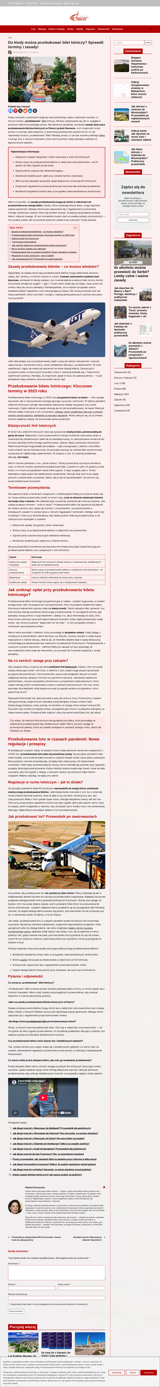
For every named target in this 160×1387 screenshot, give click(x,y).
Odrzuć (133, 1373)
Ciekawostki (103, 29)
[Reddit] (25, 111)
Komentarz (14, 1263)
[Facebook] (10, 111)
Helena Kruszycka (20, 52)
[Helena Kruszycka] (15, 1207)
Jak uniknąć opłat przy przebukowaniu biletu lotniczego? (39, 245)
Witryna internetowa (17, 1294)
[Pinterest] (15, 111)
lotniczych (71, 667)
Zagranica (90, 29)
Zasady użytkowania (51, 3)
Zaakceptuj (148, 1373)
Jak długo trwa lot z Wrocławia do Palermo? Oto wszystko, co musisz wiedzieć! (55, 1133)
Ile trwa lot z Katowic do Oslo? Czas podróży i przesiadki (56, 1355)
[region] (80, 1372)
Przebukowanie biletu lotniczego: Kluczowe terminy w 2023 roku (43, 235)
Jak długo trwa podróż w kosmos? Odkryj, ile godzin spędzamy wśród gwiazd (54, 1164)
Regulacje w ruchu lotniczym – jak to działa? (33, 255)
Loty (33, 29)
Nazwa (12, 1284)
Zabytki (79, 29)
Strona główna (16, 3)
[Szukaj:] (129, 42)
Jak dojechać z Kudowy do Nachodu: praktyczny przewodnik (123, 329)
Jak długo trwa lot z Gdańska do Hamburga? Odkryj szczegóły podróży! (51, 1143)
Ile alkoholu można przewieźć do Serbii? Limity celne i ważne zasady (131, 274)
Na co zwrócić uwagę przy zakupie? (29, 248)
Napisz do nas (71, 3)
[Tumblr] (35, 111)
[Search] (151, 29)
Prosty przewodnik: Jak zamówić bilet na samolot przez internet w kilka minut (54, 1159)
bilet (44, 121)
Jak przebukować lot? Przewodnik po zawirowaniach (37, 259)
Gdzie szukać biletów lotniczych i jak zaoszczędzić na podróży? (47, 1174)
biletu (102, 135)
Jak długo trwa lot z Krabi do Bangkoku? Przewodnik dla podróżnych (49, 1149)
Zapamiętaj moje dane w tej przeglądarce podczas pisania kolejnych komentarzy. (49, 1304)
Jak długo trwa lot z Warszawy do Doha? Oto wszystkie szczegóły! (49, 1138)
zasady (24, 959)
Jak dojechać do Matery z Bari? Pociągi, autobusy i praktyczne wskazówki (125, 294)
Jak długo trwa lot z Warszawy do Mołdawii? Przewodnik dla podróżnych (52, 1128)
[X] (20, 111)
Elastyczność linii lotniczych (25, 238)
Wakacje (42, 29)
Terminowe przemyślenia (24, 242)
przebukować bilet (37, 1021)
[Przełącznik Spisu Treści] (74, 228)
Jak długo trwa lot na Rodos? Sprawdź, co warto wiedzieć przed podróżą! (52, 1169)
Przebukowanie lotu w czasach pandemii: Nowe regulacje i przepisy (44, 252)
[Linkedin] (30, 111)
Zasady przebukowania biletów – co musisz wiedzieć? (37, 231)
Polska (70, 29)
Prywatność (32, 3)
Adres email (64, 1284)
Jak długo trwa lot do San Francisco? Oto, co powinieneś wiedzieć (48, 1154)
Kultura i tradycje (56, 29)
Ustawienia (116, 1373)
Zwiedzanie (117, 29)
